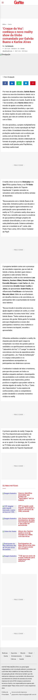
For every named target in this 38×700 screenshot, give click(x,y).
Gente (10, 24)
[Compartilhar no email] (32, 83)
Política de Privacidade (5, 693)
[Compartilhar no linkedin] (12, 83)
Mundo (22, 653)
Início (4, 24)
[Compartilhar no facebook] (5, 83)
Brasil (30, 653)
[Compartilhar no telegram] (26, 83)
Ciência (13, 659)
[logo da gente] (19, 3)
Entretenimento (16, 656)
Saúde (21, 659)
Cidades (28, 656)
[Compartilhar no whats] (19, 83)
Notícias (5, 653)
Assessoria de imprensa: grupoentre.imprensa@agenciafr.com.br (24, 693)
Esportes (14, 653)
